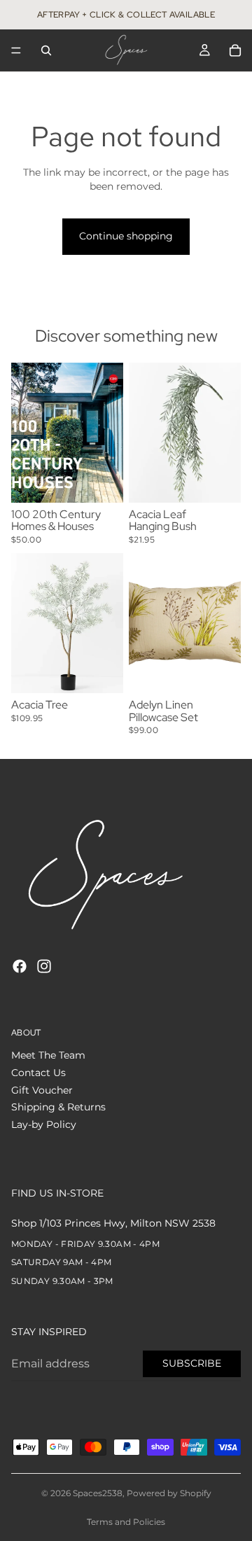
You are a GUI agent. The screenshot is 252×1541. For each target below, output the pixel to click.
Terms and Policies (126, 1521)
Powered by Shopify (169, 1493)
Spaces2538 (97, 1493)
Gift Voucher (42, 1090)
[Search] (46, 50)
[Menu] (16, 50)
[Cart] (235, 50)
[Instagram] (44, 966)
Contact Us (38, 1072)
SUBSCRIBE (191, 1363)
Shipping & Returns (58, 1107)
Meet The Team (48, 1056)
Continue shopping (126, 236)
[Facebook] (19, 966)
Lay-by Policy (43, 1124)
